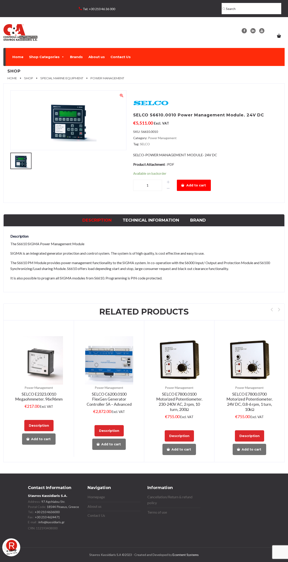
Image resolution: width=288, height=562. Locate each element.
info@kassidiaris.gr (51, 522)
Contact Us (120, 57)
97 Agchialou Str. (53, 501)
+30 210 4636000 (47, 512)
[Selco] (151, 103)
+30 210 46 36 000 (102, 9)
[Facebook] (244, 30)
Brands (76, 57)
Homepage (96, 497)
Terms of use (157, 512)
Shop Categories (44, 57)
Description (97, 220)
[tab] (97, 220)
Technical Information (151, 220)
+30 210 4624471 (47, 517)
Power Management (162, 138)
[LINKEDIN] (253, 30)
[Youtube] (261, 30)
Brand (198, 220)
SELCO (145, 144)
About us (96, 57)
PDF (170, 164)
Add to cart (196, 185)
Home (17, 57)
